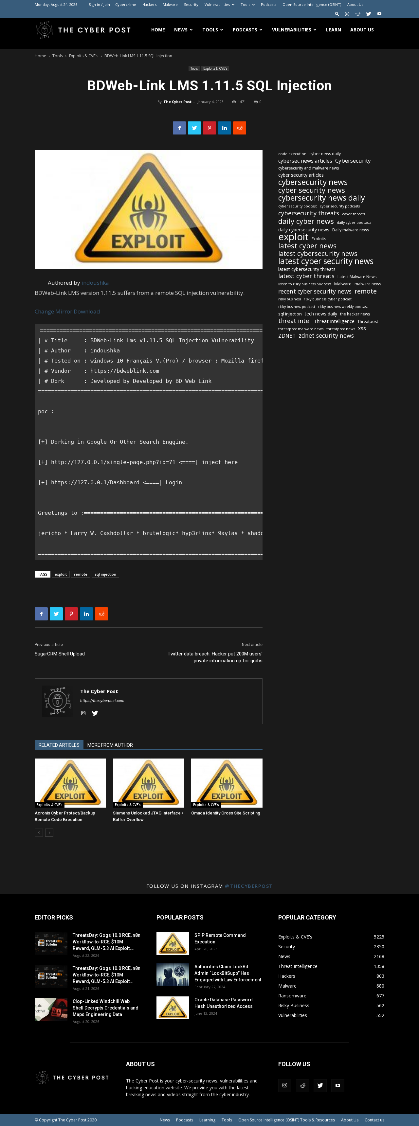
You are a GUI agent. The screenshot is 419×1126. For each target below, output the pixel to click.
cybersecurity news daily (321, 197)
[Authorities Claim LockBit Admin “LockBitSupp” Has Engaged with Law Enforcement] (172, 974)
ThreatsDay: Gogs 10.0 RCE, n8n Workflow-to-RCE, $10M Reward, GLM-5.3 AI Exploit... (106, 975)
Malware (170, 4)
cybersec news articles (305, 160)
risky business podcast (296, 306)
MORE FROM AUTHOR (110, 745)
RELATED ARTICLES (59, 745)
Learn (333, 30)
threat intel (294, 320)
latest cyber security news (325, 261)
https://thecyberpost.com (102, 700)
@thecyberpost (249, 886)
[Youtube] (379, 13)
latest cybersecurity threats (307, 269)
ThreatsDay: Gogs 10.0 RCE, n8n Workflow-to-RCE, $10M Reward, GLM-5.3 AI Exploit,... (106, 942)
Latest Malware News (356, 276)
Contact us (374, 1120)
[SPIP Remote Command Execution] (172, 943)
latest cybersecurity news (317, 253)
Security (191, 4)
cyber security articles (301, 175)
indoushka (95, 282)
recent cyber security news (315, 291)
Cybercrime (125, 4)
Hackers (149, 4)
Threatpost (367, 321)
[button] (337, 13)
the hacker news (355, 314)
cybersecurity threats (308, 213)
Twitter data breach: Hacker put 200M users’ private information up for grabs (215, 657)
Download (87, 311)
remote (80, 574)
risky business (289, 299)
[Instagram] (347, 13)
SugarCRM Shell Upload (60, 654)
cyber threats (353, 214)
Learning (207, 1120)
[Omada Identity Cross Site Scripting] (227, 783)
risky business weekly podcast (343, 306)
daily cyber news (306, 221)
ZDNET (287, 335)
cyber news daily (325, 153)
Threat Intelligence (334, 321)
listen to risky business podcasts (304, 284)
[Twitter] (368, 13)
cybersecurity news (313, 181)
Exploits (319, 238)
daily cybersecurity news (303, 229)
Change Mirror (53, 311)
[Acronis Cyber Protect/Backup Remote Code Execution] (70, 783)
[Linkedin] (224, 127)
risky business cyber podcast (328, 299)
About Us (355, 4)
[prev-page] (39, 833)
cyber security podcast (297, 206)
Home (158, 30)
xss (362, 328)
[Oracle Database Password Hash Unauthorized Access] (172, 1007)
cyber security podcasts (340, 206)
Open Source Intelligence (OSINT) (311, 4)
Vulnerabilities (217, 4)
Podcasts (268, 4)
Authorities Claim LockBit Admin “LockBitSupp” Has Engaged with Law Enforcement (227, 973)
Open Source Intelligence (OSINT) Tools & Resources (286, 1120)
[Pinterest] (209, 127)
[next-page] (49, 833)
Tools (245, 4)
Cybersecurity (353, 160)
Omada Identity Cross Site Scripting (225, 813)
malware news (368, 284)
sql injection (105, 574)
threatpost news (340, 328)
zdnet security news (326, 335)
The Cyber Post (177, 101)
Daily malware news (350, 230)
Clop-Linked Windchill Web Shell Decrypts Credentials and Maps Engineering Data (105, 1008)
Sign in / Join (99, 4)
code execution (292, 153)
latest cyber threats (306, 276)
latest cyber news (307, 245)
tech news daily (321, 314)
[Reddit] (358, 13)
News (181, 30)
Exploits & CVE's (83, 56)
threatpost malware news (300, 328)
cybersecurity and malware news (308, 168)
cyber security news (311, 190)
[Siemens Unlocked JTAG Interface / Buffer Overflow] (148, 783)
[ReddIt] (239, 127)
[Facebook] (179, 127)
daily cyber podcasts (354, 222)
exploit (61, 574)
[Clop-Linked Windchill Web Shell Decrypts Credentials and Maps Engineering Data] (51, 1009)
